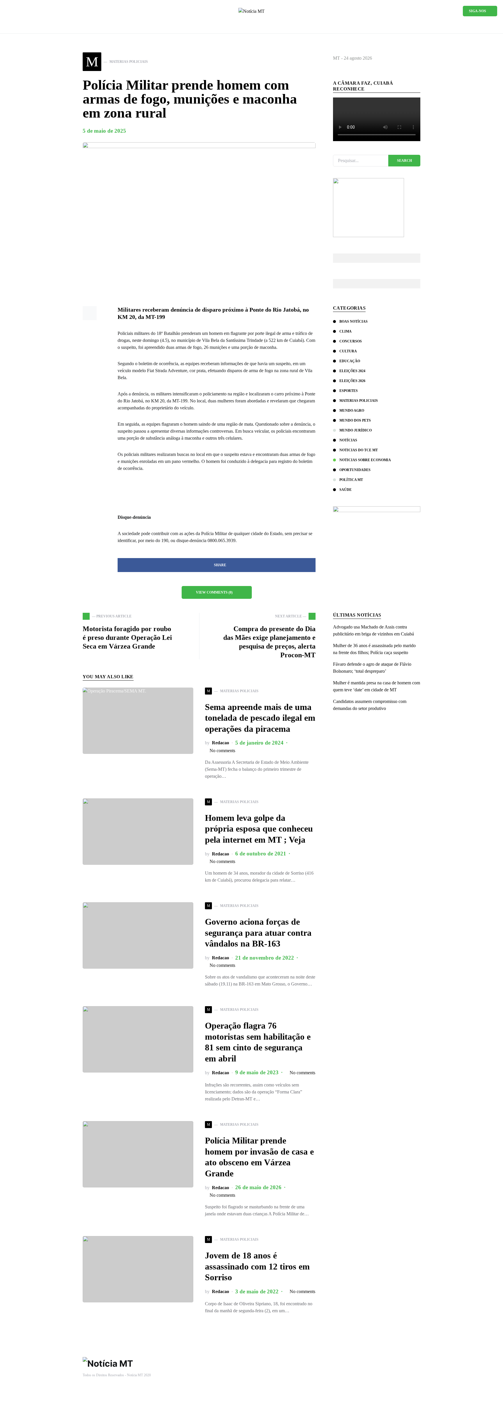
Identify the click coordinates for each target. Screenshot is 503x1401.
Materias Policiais (358, 401)
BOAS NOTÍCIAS (353, 321)
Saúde (345, 490)
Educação (349, 361)
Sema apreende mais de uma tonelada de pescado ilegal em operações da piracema (260, 718)
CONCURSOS (350, 341)
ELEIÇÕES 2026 (352, 381)
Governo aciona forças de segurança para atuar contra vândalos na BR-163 (258, 932)
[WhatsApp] (8, 11)
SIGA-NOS (477, 11)
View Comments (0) (214, 592)
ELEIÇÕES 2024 (352, 371)
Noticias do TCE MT (358, 450)
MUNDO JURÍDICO (355, 430)
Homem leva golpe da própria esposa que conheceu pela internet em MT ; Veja (259, 828)
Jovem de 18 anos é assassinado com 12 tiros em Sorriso (257, 1266)
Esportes (348, 391)
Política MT (351, 480)
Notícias (348, 440)
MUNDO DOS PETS (355, 420)
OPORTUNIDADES (355, 470)
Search (404, 161)
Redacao (220, 742)
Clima (345, 331)
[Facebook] (17, 11)
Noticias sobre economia (365, 460)
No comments (222, 750)
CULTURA (348, 351)
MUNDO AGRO (351, 411)
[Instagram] (26, 11)
